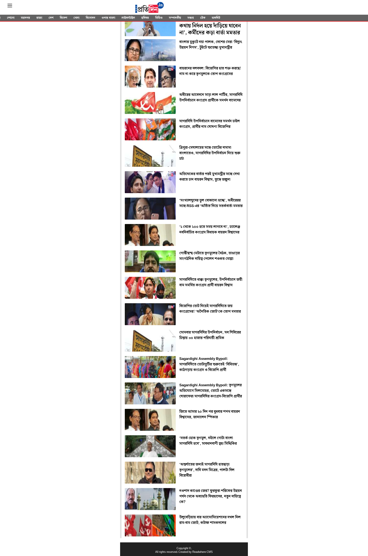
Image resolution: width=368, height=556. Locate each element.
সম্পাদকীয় (175, 18)
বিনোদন (90, 18)
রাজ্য (39, 18)
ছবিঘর (145, 18)
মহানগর (25, 18)
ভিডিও (158, 18)
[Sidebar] (9, 5)
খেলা (76, 18)
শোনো (10, 18)
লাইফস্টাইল (128, 18)
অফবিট (216, 18)
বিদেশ (63, 18)
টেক (202, 18)
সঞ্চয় (190, 18)
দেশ (51, 18)
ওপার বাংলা (108, 18)
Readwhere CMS (202, 552)
